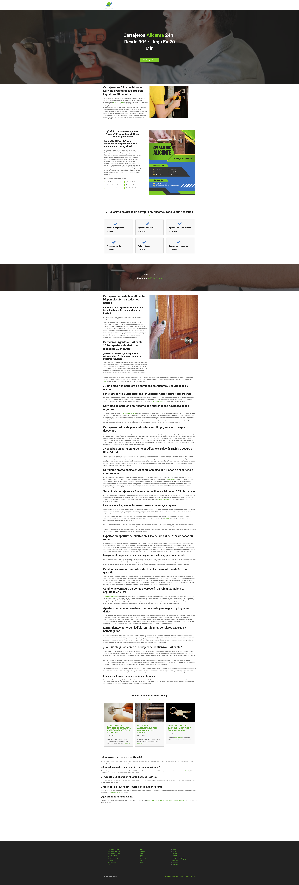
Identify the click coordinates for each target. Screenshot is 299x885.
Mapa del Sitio (112, 862)
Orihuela (174, 855)
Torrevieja (167, 518)
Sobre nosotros (179, 5)
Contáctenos (189, 5)
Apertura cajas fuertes (114, 853)
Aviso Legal (168, 876)
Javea (174, 849)
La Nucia (174, 851)
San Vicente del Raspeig (171, 800)
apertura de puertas (171, 479)
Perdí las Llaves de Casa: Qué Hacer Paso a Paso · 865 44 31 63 (179, 728)
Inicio (141, 5)
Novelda (174, 853)
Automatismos (112, 857)
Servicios (147, 5)
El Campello (161, 800)
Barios (156, 5)
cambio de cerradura (110, 596)
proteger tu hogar (118, 102)
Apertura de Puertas (113, 849)
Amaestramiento (112, 855)
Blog (171, 5)
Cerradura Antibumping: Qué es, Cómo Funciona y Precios (147, 729)
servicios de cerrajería (129, 413)
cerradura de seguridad (116, 792)
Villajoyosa (175, 864)
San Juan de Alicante (158, 401)
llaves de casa (178, 737)
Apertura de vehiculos (114, 851)
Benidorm (142, 851)
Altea (141, 849)
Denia (141, 857)
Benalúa (187, 771)
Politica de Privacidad (177, 876)
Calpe (104, 381)
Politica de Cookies (190, 876)
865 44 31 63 (155, 278)
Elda (141, 862)
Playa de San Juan (152, 800)
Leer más (127, 743)
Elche (141, 860)
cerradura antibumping (163, 499)
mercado (122, 169)
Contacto (110, 864)
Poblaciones (164, 5)
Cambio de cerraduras (114, 859)
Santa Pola (175, 860)
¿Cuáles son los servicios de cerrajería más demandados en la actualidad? (119, 729)
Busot (141, 853)
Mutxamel (181, 800)
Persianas (111, 860)
